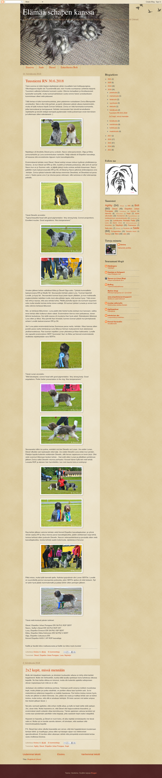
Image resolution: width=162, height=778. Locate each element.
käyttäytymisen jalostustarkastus (116, 218)
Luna (61, 655)
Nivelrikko (108, 225)
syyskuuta (114, 103)
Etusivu (30, 67)
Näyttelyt (67, 655)
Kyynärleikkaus (132, 216)
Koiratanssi (121, 216)
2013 (110, 150)
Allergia (122, 205)
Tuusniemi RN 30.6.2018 (44, 80)
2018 (110, 89)
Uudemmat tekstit (31, 754)
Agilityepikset (113, 309)
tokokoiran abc (113, 315)
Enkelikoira (123, 211)
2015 (110, 143)
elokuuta (113, 106)
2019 (110, 86)
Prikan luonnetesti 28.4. (116, 280)
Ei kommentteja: (54, 652)
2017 (110, 136)
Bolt (137, 205)
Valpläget (111, 268)
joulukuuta (114, 93)
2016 (110, 139)
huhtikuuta (114, 128)
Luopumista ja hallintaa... (116, 317)
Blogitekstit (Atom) (34, 759)
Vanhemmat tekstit (90, 754)
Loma (107, 221)
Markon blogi (113, 291)
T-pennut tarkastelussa (115, 286)
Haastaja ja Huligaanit (116, 272)
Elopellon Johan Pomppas (49, 655)
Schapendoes (116, 231)
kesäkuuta (114, 121)
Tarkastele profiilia (124, 248)
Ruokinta (126, 228)
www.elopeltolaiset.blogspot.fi (119, 297)
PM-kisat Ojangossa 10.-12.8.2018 (119, 293)
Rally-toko (108, 228)
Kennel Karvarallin (115, 322)
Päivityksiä (111, 311)
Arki (129, 206)
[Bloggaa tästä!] (67, 652)
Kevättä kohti (112, 324)
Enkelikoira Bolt (69, 67)
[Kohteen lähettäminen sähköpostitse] (65, 652)
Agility (36, 746)
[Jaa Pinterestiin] (74, 652)
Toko (117, 234)
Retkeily (118, 228)
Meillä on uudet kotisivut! (116, 299)
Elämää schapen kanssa (58, 12)
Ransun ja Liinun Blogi (117, 278)
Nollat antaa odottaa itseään (117, 305)
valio (124, 234)
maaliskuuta (114, 131)
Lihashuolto (133, 218)
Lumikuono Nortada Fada (124, 220)
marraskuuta (114, 96)
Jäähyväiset (119, 213)
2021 (110, 79)
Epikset (133, 211)
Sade (41, 67)
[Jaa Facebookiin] (72, 652)
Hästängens (112, 266)
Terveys (108, 234)
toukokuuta (114, 124)
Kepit (67, 746)
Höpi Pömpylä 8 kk (114, 274)
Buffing (110, 285)
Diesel (52, 67)
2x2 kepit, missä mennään (45, 669)
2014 (110, 146)
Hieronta (108, 213)
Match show (117, 223)
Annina (123, 245)
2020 (110, 83)
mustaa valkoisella (115, 303)
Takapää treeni (131, 231)
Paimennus (132, 225)
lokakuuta (113, 99)
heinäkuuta (114, 110)
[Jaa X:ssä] (69, 652)
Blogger (93, 773)
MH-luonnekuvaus (131, 223)
